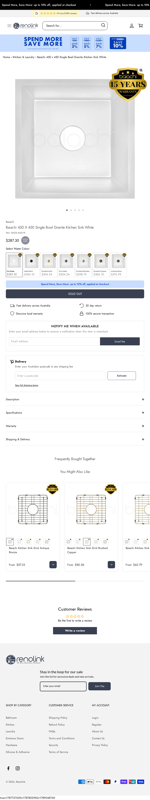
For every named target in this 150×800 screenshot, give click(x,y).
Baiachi (10, 222)
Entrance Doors (15, 738)
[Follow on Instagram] (17, 768)
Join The (99, 686)
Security (53, 745)
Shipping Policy (58, 718)
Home (6, 57)
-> (53, 564)
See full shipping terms (26, 385)
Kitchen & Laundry (23, 57)
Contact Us (98, 738)
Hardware (11, 745)
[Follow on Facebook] (8, 768)
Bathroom (11, 718)
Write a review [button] (75, 631)
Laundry (10, 731)
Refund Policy (57, 725)
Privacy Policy (100, 745)
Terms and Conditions (61, 738)
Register (97, 725)
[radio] (14, 265)
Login (95, 718)
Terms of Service (58, 752)
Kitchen (10, 725)
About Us (97, 731)
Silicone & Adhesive (18, 752)
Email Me (120, 341)
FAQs (52, 731)
